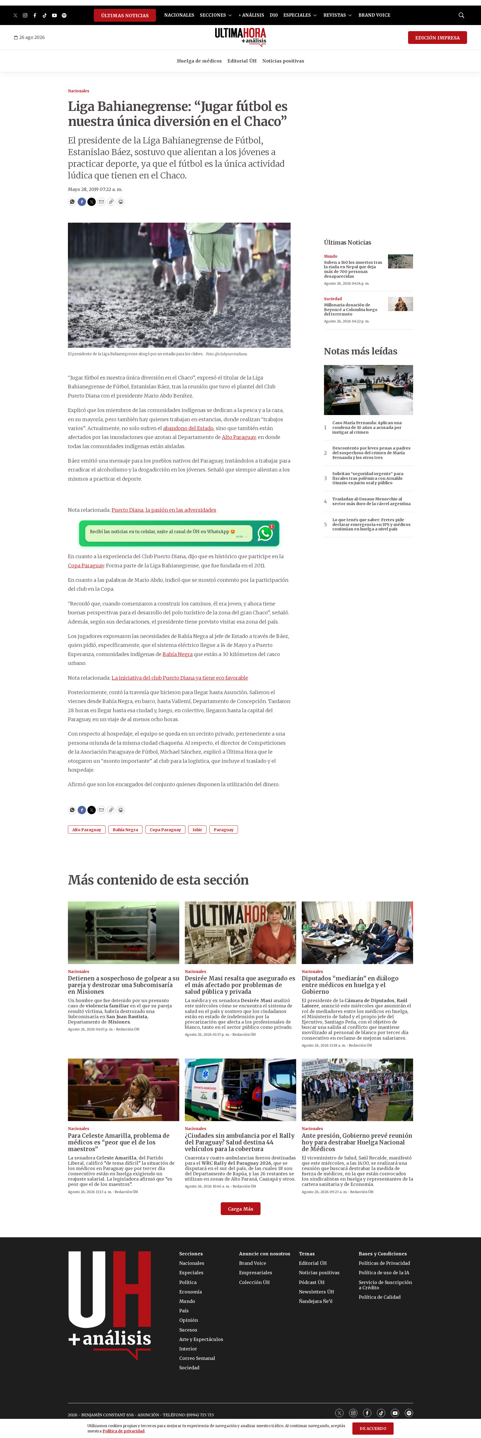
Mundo (330, 256)
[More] (230, 15)
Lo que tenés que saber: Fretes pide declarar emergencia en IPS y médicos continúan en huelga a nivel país (371, 525)
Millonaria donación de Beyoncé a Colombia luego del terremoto (350, 309)
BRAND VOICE (374, 15)
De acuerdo (373, 1428)
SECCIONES (213, 15)
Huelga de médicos (199, 61)
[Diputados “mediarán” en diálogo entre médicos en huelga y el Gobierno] (357, 932)
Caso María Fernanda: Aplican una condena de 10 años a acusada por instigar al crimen (367, 427)
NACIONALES (179, 15)
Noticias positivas (283, 61)
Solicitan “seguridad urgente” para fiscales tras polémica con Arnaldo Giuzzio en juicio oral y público (367, 478)
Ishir (197, 829)
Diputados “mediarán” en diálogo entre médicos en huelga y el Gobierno (350, 985)
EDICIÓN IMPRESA (437, 38)
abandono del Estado (188, 428)
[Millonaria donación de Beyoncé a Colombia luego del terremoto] (400, 304)
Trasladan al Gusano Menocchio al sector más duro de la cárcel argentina (371, 501)
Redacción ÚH (127, 1029)
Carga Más (240, 1209)
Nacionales (78, 91)
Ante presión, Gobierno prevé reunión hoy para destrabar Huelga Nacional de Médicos (357, 1142)
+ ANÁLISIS (251, 15)
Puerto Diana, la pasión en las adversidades (164, 510)
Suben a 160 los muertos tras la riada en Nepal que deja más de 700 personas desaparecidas (353, 269)
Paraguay (224, 829)
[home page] (240, 37)
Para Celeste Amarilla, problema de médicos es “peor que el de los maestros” (119, 1142)
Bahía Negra (178, 654)
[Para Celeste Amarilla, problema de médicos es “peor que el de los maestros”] (123, 1090)
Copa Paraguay (86, 565)
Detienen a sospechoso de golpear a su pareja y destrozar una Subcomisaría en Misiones (123, 985)
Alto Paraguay (239, 437)
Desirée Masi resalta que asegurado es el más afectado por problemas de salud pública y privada (240, 985)
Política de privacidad (123, 1431)
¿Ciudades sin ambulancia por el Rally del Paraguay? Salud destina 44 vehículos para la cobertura (240, 1142)
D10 (274, 15)
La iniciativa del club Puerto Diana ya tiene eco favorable (180, 678)
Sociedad (333, 299)
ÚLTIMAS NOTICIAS (125, 15)
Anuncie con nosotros (264, 1253)
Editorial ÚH (242, 61)
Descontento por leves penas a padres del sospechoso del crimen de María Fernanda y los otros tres (371, 453)
